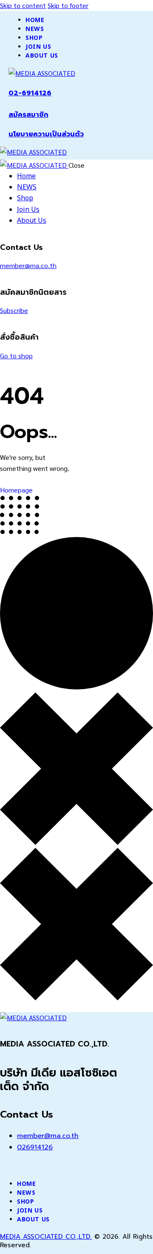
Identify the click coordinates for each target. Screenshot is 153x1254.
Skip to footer (68, 5)
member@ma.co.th (28, 265)
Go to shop (16, 355)
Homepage (16, 489)
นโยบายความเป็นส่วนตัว (46, 134)
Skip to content (23, 5)
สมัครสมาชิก (28, 115)
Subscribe (14, 310)
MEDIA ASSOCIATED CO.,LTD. (46, 1236)
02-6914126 (29, 93)
